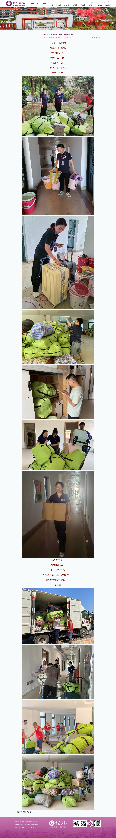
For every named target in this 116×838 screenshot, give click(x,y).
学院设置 (83, 5)
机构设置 (75, 5)
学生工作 (107, 5)
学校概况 (58, 5)
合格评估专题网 (102, 2)
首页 (51, 5)
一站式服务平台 (88, 2)
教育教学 (91, 5)
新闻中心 (66, 5)
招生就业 (99, 5)
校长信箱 (95, 2)
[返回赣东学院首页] (15, 1)
